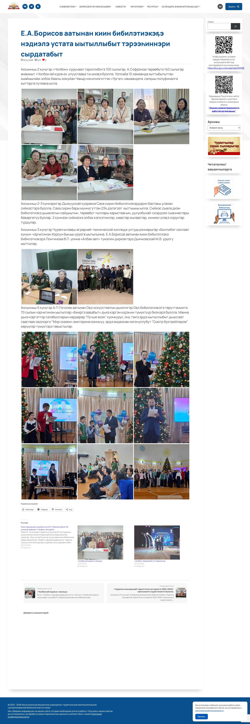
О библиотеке (67, 6)
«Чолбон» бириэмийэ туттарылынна (149, 561)
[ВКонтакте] (25, 6)
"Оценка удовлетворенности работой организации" (224, 109)
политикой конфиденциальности (209, 710)
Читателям (136, 6)
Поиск (211, 21)
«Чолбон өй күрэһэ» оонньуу (90, 561)
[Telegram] (31, 6)
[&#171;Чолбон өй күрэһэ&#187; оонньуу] (105, 542)
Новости (120, 6)
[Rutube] (38, 6)
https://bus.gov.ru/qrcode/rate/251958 (226, 67)
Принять (201, 717)
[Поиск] (235, 26)
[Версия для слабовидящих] (220, 6)
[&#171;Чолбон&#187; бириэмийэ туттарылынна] (161, 542)
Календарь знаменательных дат (180, 6)
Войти (232, 6)
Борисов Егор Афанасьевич (95, 6)
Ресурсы (152, 6)
